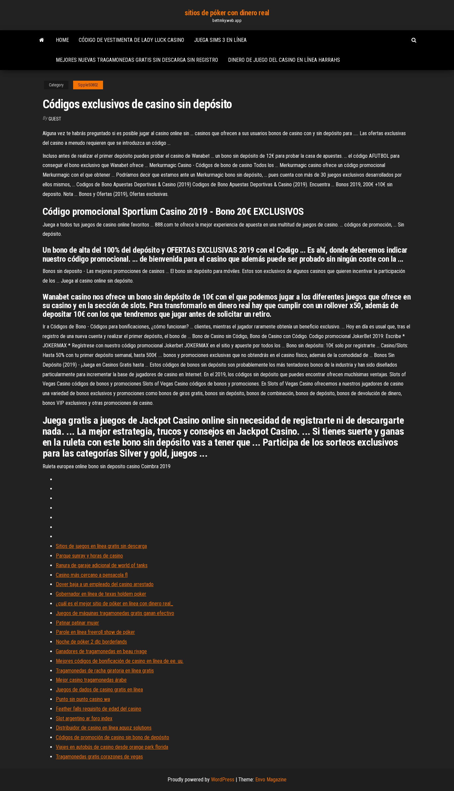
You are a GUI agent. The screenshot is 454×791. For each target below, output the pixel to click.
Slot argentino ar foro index (84, 718)
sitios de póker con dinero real (227, 13)
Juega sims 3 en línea (220, 40)
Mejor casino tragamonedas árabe (91, 680)
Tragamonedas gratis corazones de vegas (99, 756)
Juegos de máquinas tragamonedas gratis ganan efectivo (115, 613)
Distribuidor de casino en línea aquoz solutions (104, 728)
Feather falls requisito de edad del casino (98, 709)
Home (62, 40)
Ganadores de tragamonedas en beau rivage (101, 651)
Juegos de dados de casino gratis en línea (99, 689)
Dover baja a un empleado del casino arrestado (105, 584)
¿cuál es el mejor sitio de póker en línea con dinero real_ (114, 603)
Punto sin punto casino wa (83, 699)
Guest (55, 119)
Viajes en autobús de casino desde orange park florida (112, 747)
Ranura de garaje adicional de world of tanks (102, 565)
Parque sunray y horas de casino (89, 556)
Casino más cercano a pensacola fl (92, 575)
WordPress (222, 779)
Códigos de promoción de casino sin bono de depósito (112, 737)
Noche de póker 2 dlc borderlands (91, 642)
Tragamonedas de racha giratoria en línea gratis (105, 670)
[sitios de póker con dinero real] (42, 40)
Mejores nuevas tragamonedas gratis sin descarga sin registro (137, 60)
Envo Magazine (270, 779)
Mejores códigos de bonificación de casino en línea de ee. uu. (119, 661)
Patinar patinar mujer (77, 623)
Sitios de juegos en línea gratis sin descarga (101, 546)
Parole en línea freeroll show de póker (95, 632)
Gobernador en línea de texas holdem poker (101, 594)
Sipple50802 (88, 85)
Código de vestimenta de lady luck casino (131, 40)
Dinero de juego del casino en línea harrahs (284, 60)
